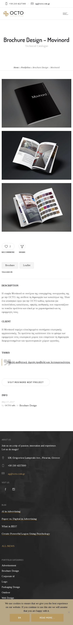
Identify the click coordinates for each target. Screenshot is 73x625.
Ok (19, 617)
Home (16, 67)
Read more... (47, 617)
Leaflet (26, 265)
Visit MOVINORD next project (26, 382)
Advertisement (9, 565)
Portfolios (25, 67)
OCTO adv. (10, 405)
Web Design (8, 598)
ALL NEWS (8, 546)
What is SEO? (9, 526)
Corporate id (8, 576)
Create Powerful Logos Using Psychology (26, 533)
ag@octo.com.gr (16, 473)
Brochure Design (28, 405)
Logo (4, 581)
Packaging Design (11, 587)
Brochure (10, 265)
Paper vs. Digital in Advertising (19, 518)
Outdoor (6, 592)
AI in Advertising (11, 511)
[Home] (13, 15)
